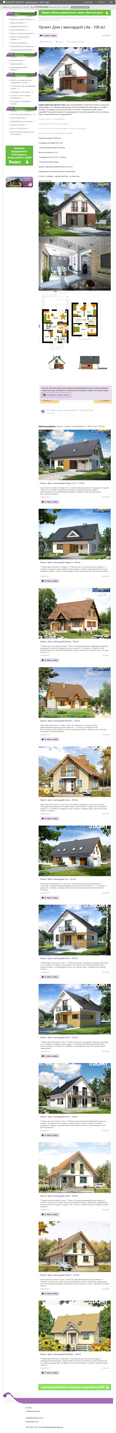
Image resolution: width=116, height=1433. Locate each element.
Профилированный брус (22, 50)
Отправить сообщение (80, 7)
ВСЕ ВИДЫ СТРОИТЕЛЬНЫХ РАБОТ (53, 124)
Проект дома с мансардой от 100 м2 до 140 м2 (85, 18)
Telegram (64, 7)
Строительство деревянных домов (23, 87)
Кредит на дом (18, 125)
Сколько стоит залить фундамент (20, 96)
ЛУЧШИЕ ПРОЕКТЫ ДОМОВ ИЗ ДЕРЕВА (55, 133)
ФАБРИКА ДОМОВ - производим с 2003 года (27, 2)
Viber (59, 7)
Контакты (101, 2)
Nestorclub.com (57, 1427)
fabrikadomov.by (32, 1421)
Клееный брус (17, 60)
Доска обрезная (18, 118)
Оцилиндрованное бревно (18, 68)
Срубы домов (17, 64)
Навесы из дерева (19, 43)
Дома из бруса (18, 23)
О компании (88, 2)
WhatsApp (52, 7)
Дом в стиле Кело (19, 128)
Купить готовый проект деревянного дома (21, 81)
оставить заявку (49, 35)
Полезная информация (22, 114)
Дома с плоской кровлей (22, 33)
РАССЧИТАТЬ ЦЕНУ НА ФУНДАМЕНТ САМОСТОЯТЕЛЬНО (63, 128)
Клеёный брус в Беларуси (22, 46)
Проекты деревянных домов (20, 38)
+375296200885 (40, 7)
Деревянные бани (19, 26)
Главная (42, 18)
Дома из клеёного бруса (22, 19)
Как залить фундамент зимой (20, 102)
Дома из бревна (19, 30)
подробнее (45, 497)
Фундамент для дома (21, 92)
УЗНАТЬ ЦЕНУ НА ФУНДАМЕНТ (52, 119)
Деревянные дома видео (22, 121)
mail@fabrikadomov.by (34, 1418)
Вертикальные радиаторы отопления (22, 133)
